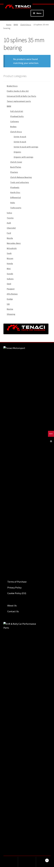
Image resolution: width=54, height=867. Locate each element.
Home (8, 24)
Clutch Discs (25, 24)
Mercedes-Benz (14, 243)
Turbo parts (15, 207)
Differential (15, 197)
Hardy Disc (15, 192)
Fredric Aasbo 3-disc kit (18, 91)
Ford (9, 233)
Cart (41, 859)
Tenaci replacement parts (19, 101)
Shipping (11, 314)
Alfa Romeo (12, 294)
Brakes (13, 126)
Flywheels (14, 187)
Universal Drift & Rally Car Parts (21, 96)
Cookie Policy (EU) (16, 593)
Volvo (9, 212)
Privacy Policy (14, 587)
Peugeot (11, 288)
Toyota (10, 218)
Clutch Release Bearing (21, 177)
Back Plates (15, 167)
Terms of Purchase (17, 581)
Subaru (10, 278)
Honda (10, 263)
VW (8, 304)
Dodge (10, 299)
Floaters (14, 172)
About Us (12, 605)
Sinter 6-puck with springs (26, 146)
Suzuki (10, 273)
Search (27, 862)
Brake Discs (12, 86)
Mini (9, 268)
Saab (9, 253)
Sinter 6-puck (20, 141)
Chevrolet (11, 228)
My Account (9, 862)
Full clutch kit (16, 111)
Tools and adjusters (19, 182)
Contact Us (13, 611)
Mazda (10, 238)
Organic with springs (23, 157)
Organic (17, 152)
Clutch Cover (16, 162)
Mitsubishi (12, 248)
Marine (10, 309)
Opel (9, 283)
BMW (16, 24)
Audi (9, 222)
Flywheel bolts (17, 116)
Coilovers (14, 121)
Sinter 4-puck (20, 136)
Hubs (12, 202)
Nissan (10, 258)
